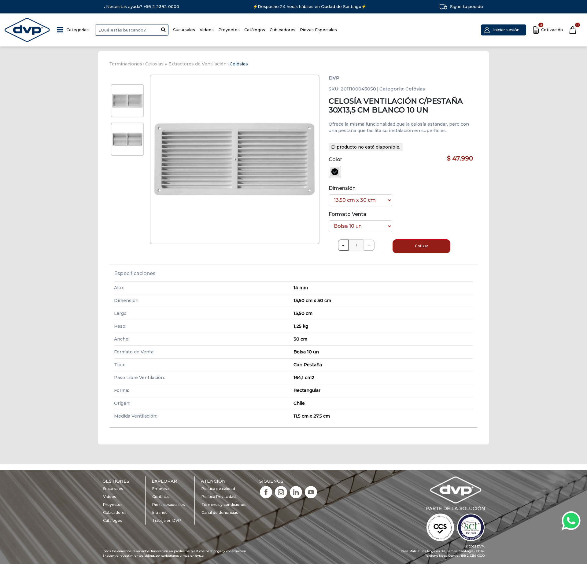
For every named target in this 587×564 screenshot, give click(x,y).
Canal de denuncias (219, 512)
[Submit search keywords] (163, 29)
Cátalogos (112, 520)
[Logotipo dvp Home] (27, 30)
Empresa (160, 488)
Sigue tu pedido (466, 6)
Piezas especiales (168, 504)
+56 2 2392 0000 (161, 6)
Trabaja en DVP (166, 520)
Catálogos (254, 29)
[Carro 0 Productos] (572, 30)
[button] (503, 30)
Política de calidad (218, 488)
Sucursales (184, 29)
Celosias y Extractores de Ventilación (186, 64)
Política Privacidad (218, 496)
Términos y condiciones (223, 504)
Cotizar (421, 246)
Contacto (161, 496)
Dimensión (342, 188)
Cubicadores (282, 29)
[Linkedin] (296, 491)
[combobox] (131, 30)
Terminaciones (125, 64)
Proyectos (229, 29)
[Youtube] (311, 491)
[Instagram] (281, 491)
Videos (207, 29)
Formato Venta (347, 214)
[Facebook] (266, 491)
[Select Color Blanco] (335, 172)
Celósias (239, 64)
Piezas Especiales (318, 29)
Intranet (159, 512)
